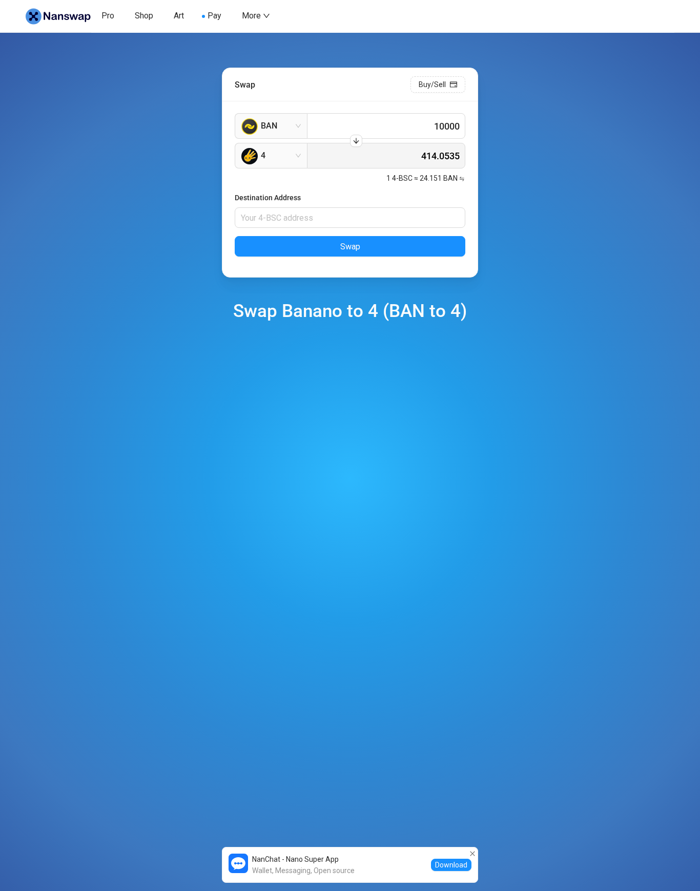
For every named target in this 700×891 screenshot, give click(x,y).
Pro (107, 15)
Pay (214, 15)
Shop (144, 15)
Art (179, 15)
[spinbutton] (386, 126)
